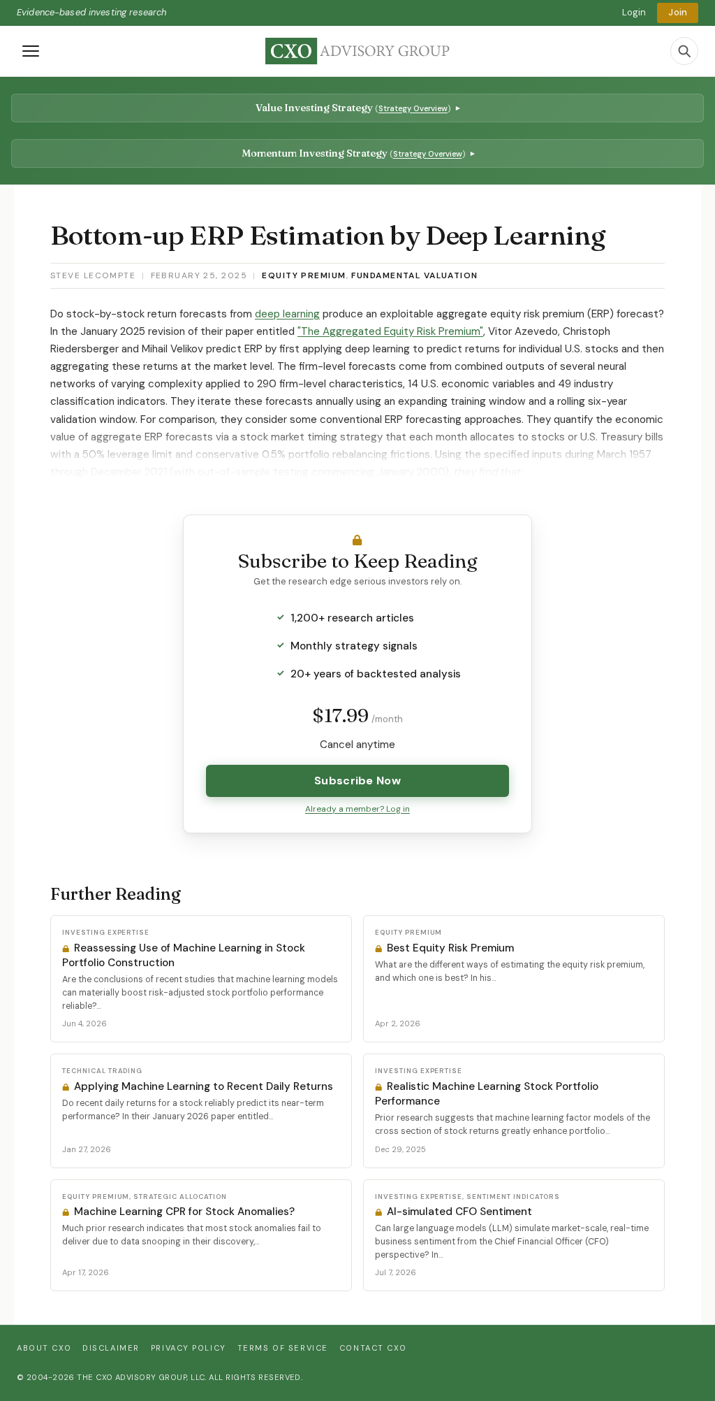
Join (677, 12)
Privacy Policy (188, 1348)
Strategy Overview (413, 108)
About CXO (44, 1348)
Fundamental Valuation (414, 275)
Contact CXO (372, 1348)
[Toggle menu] (31, 51)
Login (634, 12)
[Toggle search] (684, 51)
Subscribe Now (357, 780)
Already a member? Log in (357, 808)
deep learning (287, 314)
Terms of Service (282, 1348)
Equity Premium (304, 275)
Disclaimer (111, 1348)
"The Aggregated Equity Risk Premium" (390, 331)
